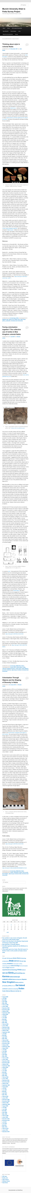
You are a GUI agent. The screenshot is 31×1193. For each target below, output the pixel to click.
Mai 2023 (4, 1053)
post (9, 571)
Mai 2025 (4, 1019)
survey (17, 991)
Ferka (19, 969)
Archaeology (13, 318)
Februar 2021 (5, 1096)
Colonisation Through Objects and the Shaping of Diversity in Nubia (11, 679)
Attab (11, 960)
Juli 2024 (4, 1033)
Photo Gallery (13, 31)
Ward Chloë (5, 1182)
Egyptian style (5, 319)
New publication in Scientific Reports (11, 944)
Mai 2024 (4, 1035)
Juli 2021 (4, 1088)
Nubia (17, 318)
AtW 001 (16, 961)
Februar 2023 (5, 1058)
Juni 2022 (4, 1070)
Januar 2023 (5, 1059)
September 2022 (6, 1065)
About (4, 28)
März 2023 (4, 1056)
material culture (7, 979)
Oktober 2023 (5, 1045)
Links (19, 31)
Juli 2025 (4, 1016)
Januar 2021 (5, 1098)
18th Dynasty (9, 958)
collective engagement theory (8, 668)
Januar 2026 (5, 1006)
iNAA (24, 973)
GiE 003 (5, 973)
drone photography (24, 965)
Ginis (23, 668)
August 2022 (5, 1067)
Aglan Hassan (5, 1179)
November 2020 (5, 1101)
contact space (18, 668)
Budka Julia (5, 1178)
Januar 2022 (5, 1078)
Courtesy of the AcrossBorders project (18, 428)
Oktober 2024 (5, 1030)
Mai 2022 (4, 1072)
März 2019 (4, 1126)
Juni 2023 (4, 1051)
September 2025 (6, 1013)
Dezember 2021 (5, 1080)
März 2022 (4, 1075)
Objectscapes (10, 230)
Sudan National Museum (8, 991)
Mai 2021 (4, 1091)
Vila (20, 991)
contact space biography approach (9, 228)
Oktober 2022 (5, 1064)
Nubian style (17, 319)
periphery (21, 982)
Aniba (24, 667)
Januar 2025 (5, 1025)
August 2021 (5, 1086)
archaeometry (5, 961)
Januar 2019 (5, 1130)
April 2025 (4, 1021)
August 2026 (5, 996)
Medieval (15, 979)
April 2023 (4, 1054)
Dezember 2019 (5, 1118)
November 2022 (5, 1062)
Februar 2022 (5, 1077)
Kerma (5, 976)
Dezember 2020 (5, 1099)
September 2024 (6, 1032)
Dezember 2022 (5, 1061)
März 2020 (4, 1114)
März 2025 (4, 1022)
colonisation (16, 872)
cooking (20, 963)
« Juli (7, 932)
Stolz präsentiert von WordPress (15, 1190)
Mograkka (19, 979)
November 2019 (5, 1120)
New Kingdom (5, 873)
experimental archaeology (9, 970)
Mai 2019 (4, 1125)
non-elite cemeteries (6, 670)
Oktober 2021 (5, 1083)
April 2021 (4, 1093)
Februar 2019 (5, 1128)
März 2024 (4, 1038)
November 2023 (5, 1043)
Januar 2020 (5, 1117)
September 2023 (6, 1046)
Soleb (20, 873)
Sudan (22, 665)
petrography (5, 985)
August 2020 (5, 1106)
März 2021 (4, 1094)
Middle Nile (18, 665)
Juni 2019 (4, 1123)
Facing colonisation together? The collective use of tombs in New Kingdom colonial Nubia (11, 330)
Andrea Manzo (16, 590)
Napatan (24, 979)
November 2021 (5, 1082)
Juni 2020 (4, 1109)
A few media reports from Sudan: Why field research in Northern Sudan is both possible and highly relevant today (15, 950)
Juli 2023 (4, 1049)
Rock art (13, 985)
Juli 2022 (4, 1069)
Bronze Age (23, 961)
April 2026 (4, 1001)
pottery (3, 320)
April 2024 (4, 1037)
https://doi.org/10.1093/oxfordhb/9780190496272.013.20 (14, 868)
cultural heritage (15, 965)
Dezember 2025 (5, 1008)
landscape (16, 977)
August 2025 (5, 1014)
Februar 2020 (5, 1115)
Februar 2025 (5, 1024)
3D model (4, 958)
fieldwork (24, 970)
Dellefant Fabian (6, 1181)
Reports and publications (8, 34)
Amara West (13, 667)
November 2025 (5, 1009)
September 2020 (6, 1104)
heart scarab (25, 872)
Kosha (11, 977)
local (13, 319)
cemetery (4, 963)
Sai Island (19, 670)
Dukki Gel (4, 967)
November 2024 (5, 1029)
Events (16, 34)
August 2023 (5, 1048)
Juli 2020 (4, 1107)
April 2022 (4, 1074)
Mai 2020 (4, 1110)
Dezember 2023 (5, 1041)
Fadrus (20, 872)
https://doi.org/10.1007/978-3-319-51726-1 (14, 634)
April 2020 (4, 1112)
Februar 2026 (5, 1004)
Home (8, 28)
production (8, 320)
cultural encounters (6, 965)
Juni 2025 (4, 1017)
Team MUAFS (5, 31)
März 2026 (4, 1003)
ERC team (4, 1176)
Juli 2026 (4, 998)
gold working (18, 973)
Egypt (7, 967)
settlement (5, 988)
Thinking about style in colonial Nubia (11, 45)
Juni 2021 (4, 1090)
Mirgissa (26, 668)
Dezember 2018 (5, 1131)
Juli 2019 (4, 1122)
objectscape (23, 319)
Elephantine (12, 967)
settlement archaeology (13, 988)
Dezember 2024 (5, 1027)
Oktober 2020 (5, 1102)
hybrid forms (13, 108)
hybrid (10, 319)
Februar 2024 (5, 1040)
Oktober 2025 (5, 1011)
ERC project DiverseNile (17, 28)
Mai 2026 (4, 1000)
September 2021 (6, 1085)
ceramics (10, 963)
